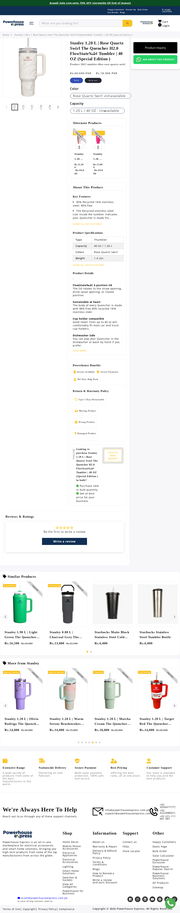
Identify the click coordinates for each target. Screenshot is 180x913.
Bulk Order (143, 9)
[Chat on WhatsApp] (170, 903)
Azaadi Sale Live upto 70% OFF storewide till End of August (90, 3)
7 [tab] (100, 742)
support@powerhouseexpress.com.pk (130, 813)
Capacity (77, 103)
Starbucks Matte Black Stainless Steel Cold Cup (112, 635)
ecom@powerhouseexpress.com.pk (44, 898)
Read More (80, 351)
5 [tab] (93, 742)
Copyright (29, 909)
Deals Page (160, 846)
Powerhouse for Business (73, 892)
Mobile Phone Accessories (72, 847)
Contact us (130, 842)
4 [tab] (89, 742)
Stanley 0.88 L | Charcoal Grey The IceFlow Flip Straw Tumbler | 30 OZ (64, 635)
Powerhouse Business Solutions (161, 876)
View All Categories (70, 885)
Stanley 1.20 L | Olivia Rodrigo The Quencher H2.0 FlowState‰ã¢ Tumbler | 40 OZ (22, 721)
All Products (161, 883)
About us (99, 842)
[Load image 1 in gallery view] (15, 107)
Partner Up (131, 9)
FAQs (126, 846)
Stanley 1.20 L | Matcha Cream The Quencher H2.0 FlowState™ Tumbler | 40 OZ (113, 721)
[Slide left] (6, 107)
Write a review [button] (64, 541)
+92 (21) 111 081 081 (168, 817)
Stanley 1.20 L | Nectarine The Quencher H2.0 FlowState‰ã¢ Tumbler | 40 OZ (98, 157)
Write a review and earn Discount (105, 881)
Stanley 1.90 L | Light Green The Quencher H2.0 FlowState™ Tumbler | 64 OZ (21, 635)
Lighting (68, 866)
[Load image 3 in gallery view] (32, 107)
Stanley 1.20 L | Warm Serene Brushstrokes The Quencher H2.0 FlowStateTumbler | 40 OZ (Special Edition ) (67, 721)
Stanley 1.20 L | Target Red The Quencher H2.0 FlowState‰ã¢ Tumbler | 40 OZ (157, 721)
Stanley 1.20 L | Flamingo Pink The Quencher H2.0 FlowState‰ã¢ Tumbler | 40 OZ (79, 157)
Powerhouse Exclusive (161, 861)
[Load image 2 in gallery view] (24, 107)
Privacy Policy (102, 858)
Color (74, 89)
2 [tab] (91, 652)
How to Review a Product (103, 874)
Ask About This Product (159, 59)
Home (6, 35)
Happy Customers (116, 9)
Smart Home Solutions (71, 872)
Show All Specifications (88, 265)
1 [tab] (87, 652)
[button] (163, 21)
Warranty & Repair (105, 846)
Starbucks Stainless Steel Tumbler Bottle (155, 634)
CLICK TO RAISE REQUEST (113, 455)
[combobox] (80, 23)
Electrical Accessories (70, 860)
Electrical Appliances (70, 854)
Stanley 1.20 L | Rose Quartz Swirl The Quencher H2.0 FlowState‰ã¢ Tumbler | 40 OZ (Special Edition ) (73, 35)
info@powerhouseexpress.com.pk (127, 810)
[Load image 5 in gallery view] (50, 107)
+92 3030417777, (168, 805)
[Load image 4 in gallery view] (41, 107)
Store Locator (131, 851)
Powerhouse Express (130, 909)
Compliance (67, 909)
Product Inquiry (155, 48)
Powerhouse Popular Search (163, 867)
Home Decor (71, 842)
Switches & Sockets (70, 878)
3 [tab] (85, 742)
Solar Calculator (163, 856)
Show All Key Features (87, 224)
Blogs (122, 12)
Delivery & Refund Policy (105, 852)
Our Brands (113, 12)
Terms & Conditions (100, 863)
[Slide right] (58, 107)
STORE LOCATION (167, 10)
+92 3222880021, (168, 811)
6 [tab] (96, 742)
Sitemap (158, 887)
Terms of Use (11, 909)
